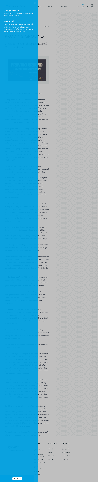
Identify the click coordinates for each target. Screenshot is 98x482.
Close (35, 2)
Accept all (17, 478)
